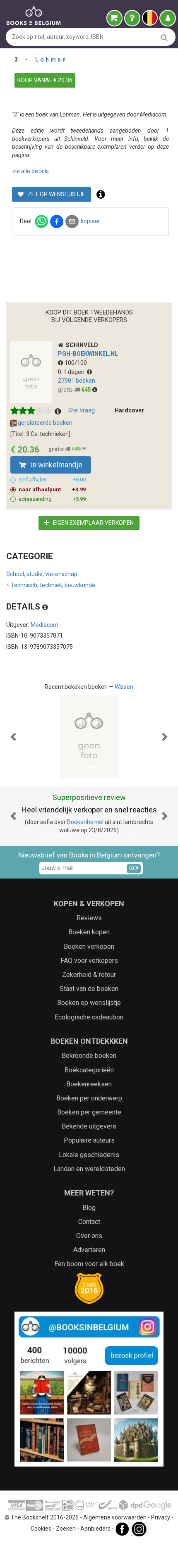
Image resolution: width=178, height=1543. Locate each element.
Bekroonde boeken (89, 1056)
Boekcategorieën (89, 1070)
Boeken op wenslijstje (89, 1003)
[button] (13, 736)
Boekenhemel (85, 822)
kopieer (90, 221)
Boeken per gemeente (89, 1112)
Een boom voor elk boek (89, 1264)
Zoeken (66, 1528)
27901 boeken (76, 380)
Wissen (124, 686)
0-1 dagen (72, 372)
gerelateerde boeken (44, 422)
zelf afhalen (52, 479)
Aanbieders (95, 1528)
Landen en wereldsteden (89, 1169)
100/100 (76, 363)
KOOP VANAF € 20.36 (44, 80)
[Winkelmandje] (114, 18)
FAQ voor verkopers (89, 960)
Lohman (51, 59)
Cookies (41, 1528)
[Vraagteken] (132, 18)
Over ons (89, 1236)
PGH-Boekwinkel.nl (88, 353)
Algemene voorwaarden (115, 1517)
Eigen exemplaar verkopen (93, 522)
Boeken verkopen (89, 946)
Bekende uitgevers (89, 1126)
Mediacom (44, 624)
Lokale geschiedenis (89, 1155)
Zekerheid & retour (89, 975)
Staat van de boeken (89, 989)
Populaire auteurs (89, 1140)
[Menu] (167, 18)
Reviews (89, 918)
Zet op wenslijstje (55, 194)
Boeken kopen (89, 932)
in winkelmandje (55, 465)
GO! (133, 868)
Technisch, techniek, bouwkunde (50, 585)
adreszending (52, 499)
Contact (89, 1222)
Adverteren (89, 1250)
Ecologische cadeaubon (89, 1017)
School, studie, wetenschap (41, 574)
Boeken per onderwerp (89, 1098)
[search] (164, 37)
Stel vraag (81, 410)
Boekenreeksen (89, 1084)
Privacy (160, 1517)
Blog (89, 1208)
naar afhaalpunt (52, 489)
